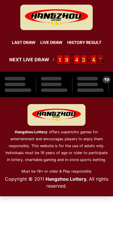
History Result (84, 42)
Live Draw (51, 42)
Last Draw (24, 42)
